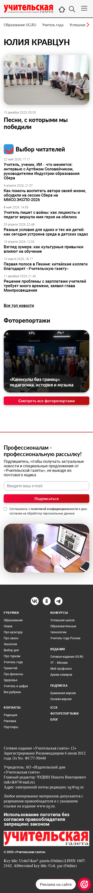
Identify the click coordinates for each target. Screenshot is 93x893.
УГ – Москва (59, 662)
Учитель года (52, 25)
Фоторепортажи (27, 320)
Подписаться (46, 498)
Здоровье (10, 680)
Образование (13, 620)
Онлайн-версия (61, 699)
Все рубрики (12, 692)
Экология (10, 644)
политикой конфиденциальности (54, 509)
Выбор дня (11, 650)
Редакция (10, 715)
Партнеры (11, 727)
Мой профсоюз (61, 668)
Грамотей (10, 668)
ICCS (54, 707)
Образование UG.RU (20, 25)
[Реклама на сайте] (84, 884)
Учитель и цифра (16, 686)
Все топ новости (19, 305)
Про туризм (12, 656)
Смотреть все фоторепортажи (46, 400)
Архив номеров (61, 674)
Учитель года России (65, 638)
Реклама (10, 721)
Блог (54, 719)
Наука (8, 626)
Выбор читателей (40, 149)
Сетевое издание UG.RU (66, 656)
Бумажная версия (63, 693)
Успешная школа (62, 620)
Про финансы (13, 674)
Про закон (11, 638)
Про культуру (13, 632)
